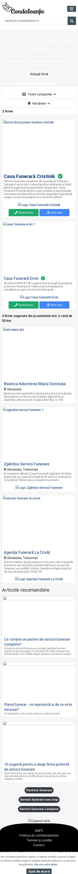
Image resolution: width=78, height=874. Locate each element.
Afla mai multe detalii (45, 864)
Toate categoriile (40, 94)
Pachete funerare (39, 790)
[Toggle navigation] (71, 9)
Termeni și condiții (39, 840)
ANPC (39, 831)
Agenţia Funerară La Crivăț (27, 552)
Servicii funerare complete (39, 809)
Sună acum (25, 212)
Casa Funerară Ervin (21, 278)
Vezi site (56, 212)
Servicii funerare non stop (39, 799)
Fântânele (39, 103)
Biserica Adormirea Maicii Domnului (35, 383)
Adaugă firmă (39, 74)
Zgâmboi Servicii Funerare (26, 464)
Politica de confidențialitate (39, 835)
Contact (39, 845)
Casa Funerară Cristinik (29, 176)
